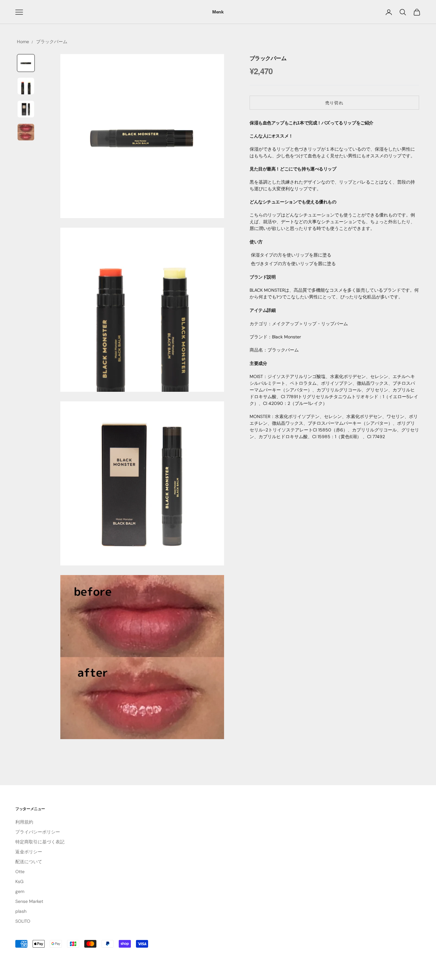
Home (23, 41)
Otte (20, 871)
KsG (19, 881)
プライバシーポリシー (37, 832)
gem (19, 891)
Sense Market (29, 901)
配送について (28, 861)
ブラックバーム (51, 41)
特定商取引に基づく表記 (39, 842)
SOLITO (22, 921)
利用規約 (24, 822)
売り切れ (334, 103)
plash (20, 911)
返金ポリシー (28, 852)
